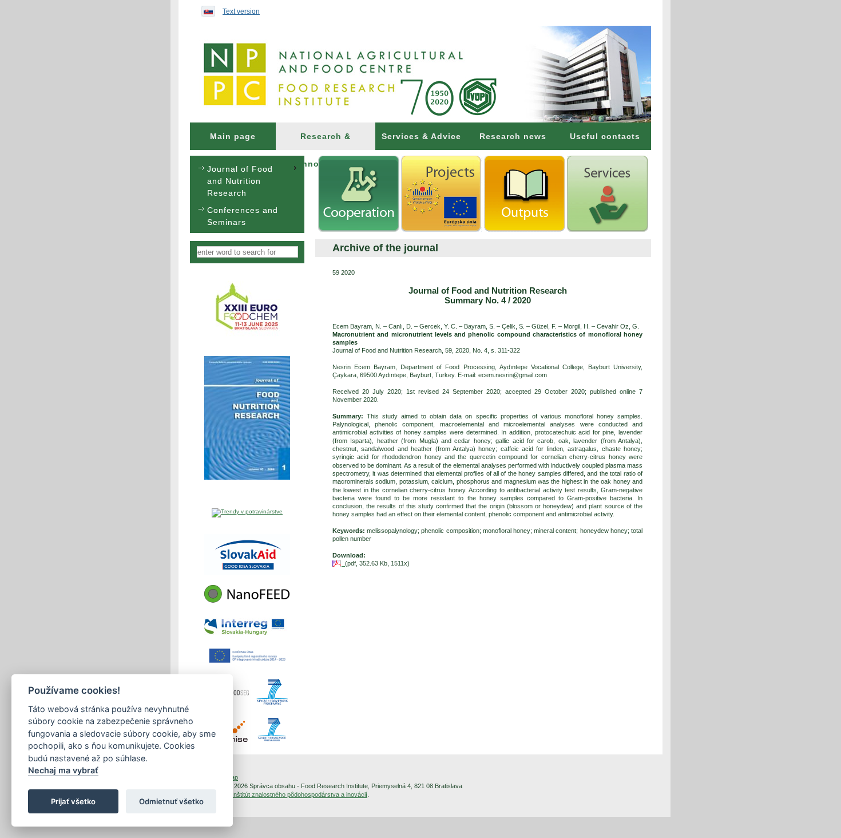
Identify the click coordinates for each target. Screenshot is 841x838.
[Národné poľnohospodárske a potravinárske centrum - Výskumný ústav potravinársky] (420, 74)
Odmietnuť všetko (171, 801)
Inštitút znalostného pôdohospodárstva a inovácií (299, 794)
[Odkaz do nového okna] (247, 335)
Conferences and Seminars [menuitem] (242, 216)
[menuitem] (233, 136)
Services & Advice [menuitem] (421, 136)
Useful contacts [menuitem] (605, 136)
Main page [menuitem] (233, 136)
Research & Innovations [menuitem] (325, 141)
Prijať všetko (73, 801)
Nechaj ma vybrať (63, 771)
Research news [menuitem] (512, 136)
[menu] (247, 194)
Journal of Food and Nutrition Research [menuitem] (240, 180)
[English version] (205, 9)
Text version (241, 11)
